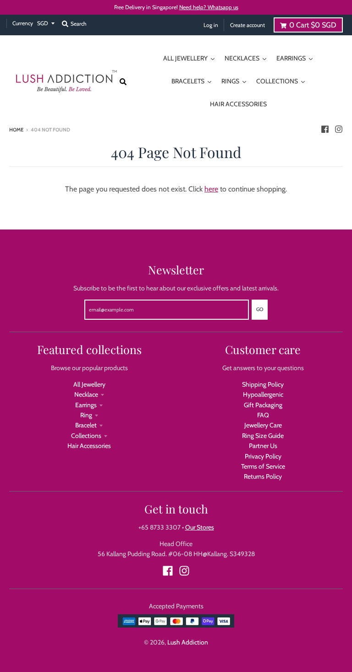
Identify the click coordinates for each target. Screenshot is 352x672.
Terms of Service (263, 466)
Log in (211, 25)
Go (259, 309)
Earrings (86, 405)
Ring (86, 415)
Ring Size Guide (263, 436)
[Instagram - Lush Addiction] (339, 129)
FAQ (263, 415)
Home (16, 129)
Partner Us (263, 446)
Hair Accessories (89, 446)
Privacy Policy (263, 456)
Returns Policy (263, 476)
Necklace (86, 394)
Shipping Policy (263, 384)
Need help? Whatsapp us (208, 7)
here (211, 189)
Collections (86, 436)
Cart (312, 25)
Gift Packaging (263, 405)
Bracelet (86, 425)
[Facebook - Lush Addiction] (325, 129)
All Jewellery (89, 384)
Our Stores (199, 527)
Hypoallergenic (263, 394)
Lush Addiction (187, 642)
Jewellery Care (263, 425)
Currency (22, 23)
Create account (247, 25)
